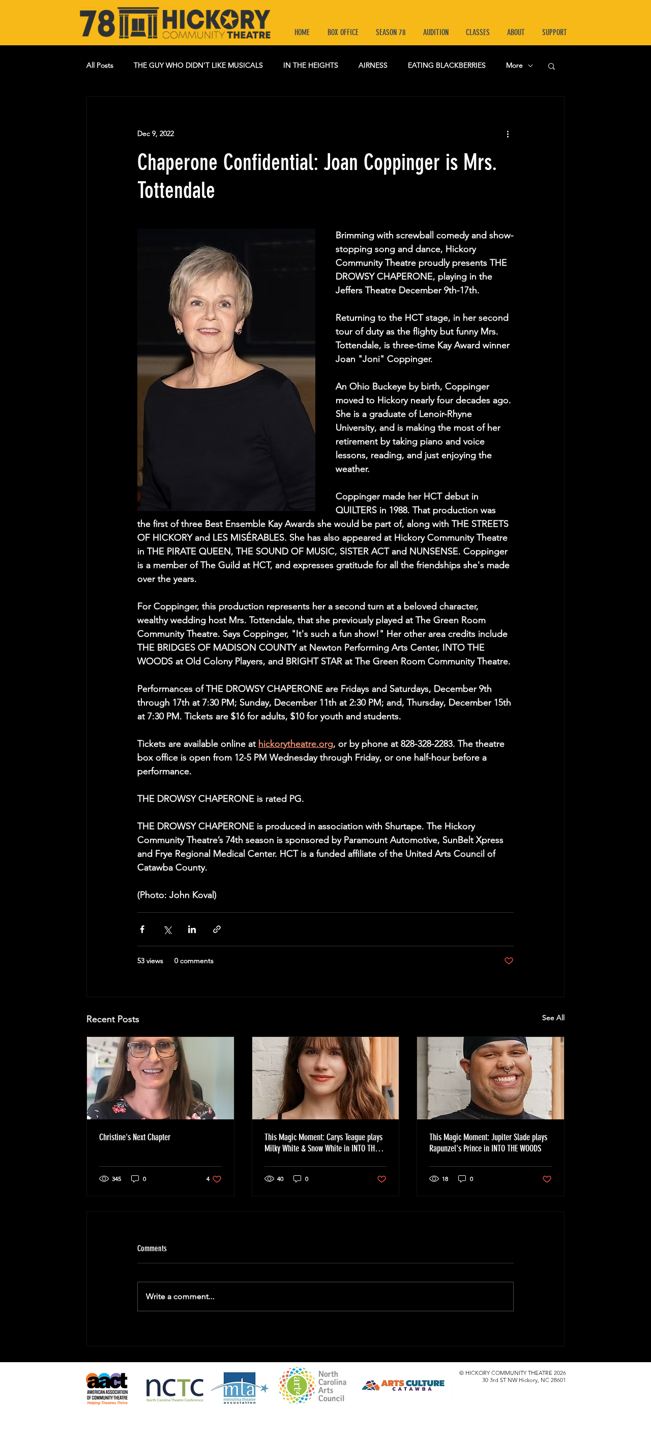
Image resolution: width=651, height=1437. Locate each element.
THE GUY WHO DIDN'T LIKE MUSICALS (198, 65)
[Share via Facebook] (142, 929)
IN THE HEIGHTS (310, 65)
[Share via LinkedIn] (192, 929)
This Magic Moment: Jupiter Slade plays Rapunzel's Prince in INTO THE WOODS (488, 1143)
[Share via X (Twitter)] (167, 929)
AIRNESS (373, 65)
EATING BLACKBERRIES (447, 65)
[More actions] (507, 133)
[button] (551, 66)
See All (553, 1017)
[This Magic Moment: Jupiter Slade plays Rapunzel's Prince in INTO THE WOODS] (490, 1078)
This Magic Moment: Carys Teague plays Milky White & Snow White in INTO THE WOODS (323, 1143)
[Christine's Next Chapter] (160, 1078)
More (514, 65)
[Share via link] (217, 929)
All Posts (99, 65)
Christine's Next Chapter (134, 1137)
